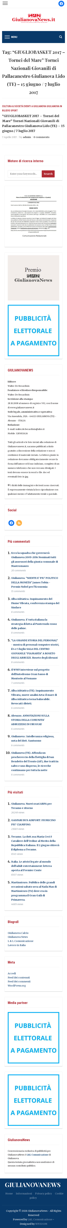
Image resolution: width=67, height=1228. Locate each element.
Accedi (12, 973)
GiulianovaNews (33, 1184)
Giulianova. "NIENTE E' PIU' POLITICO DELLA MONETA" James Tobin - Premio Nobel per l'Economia (34, 582)
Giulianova (53, 106)
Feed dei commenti (19, 981)
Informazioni (24, 1193)
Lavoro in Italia (17, 945)
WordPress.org (17, 985)
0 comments (41, 137)
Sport (14, 110)
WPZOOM (41, 1223)
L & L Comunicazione (20, 941)
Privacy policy (43, 1193)
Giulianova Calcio (18, 933)
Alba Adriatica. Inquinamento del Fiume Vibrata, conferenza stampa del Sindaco (35, 603)
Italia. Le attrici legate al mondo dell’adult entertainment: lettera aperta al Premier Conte (31, 866)
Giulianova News (18, 936)
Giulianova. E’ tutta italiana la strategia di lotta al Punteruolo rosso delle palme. (34, 624)
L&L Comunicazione (37, 1154)
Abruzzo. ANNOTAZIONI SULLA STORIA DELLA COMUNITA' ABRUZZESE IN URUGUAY (30, 720)
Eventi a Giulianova (35, 106)
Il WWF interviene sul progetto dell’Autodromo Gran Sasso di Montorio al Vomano (30, 674)
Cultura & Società (12, 106)
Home (9, 1193)
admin (27, 137)
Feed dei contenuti (19, 977)
